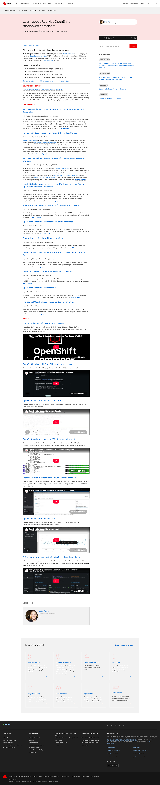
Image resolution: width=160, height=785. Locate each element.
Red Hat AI (5, 737)
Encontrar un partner (34, 747)
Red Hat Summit (95, 776)
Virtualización (117, 693)
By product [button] (22, 10)
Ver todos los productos (9, 747)
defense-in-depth (48, 60)
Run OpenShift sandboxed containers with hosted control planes (51, 133)
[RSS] (135, 38)
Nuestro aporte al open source (140, 750)
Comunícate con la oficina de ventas (90, 737)
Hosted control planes (30, 140)
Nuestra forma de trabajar (113, 750)
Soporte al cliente (33, 742)
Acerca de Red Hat (13, 776)
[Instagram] (124, 726)
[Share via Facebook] (107, 38)
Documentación (134, 3)
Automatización (34, 662)
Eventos (35, 776)
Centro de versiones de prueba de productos (66, 737)
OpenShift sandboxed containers (45, 143)
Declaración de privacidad (14, 781)
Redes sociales (84, 745)
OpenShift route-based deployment (65, 175)
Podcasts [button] (41, 10)
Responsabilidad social (138, 753)
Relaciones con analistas (113, 757)
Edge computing (34, 694)
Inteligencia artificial (63, 662)
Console (125, 3)
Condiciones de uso (26, 781)
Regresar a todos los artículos (31, 45)
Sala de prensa (136, 747)
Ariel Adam (107, 21)
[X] (120, 726)
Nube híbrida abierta (91, 662)
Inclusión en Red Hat (75, 776)
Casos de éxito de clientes (113, 753)
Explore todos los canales (124, 645)
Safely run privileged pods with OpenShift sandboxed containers (51, 557)
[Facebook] (116, 726)
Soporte (142, 3)
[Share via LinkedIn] (109, 38)
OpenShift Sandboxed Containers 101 (39, 287)
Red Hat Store (58, 740)
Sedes (40, 776)
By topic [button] (32, 10)
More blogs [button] (51, 10)
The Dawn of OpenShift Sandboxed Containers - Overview (49, 302)
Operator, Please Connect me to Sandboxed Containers (47, 271)
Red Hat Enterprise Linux (9, 740)
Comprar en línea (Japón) (61, 742)
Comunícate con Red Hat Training (89, 742)
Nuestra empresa (111, 747)
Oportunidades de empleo (139, 757)
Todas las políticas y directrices (40, 781)
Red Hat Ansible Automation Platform (12, 745)
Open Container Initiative (38, 56)
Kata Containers (68, 54)
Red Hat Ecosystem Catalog (36, 750)
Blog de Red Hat (11, 10)
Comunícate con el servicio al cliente (90, 740)
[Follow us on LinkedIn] (40, 617)
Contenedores (62, 31)
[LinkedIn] (108, 726)
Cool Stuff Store (86, 776)
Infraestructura (61, 694)
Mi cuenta (31, 740)
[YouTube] (112, 726)
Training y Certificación (34, 737)
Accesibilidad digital (53, 781)
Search (133, 46)
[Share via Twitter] (111, 38)
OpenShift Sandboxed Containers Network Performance (48, 221)
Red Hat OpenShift (7, 742)
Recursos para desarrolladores (36, 745)
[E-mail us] (114, 38)
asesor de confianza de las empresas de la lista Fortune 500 (122, 739)
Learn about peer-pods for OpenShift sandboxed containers (42, 89)
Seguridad (116, 662)
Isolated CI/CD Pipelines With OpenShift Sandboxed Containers (51, 205)
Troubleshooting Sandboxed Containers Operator (45, 238)
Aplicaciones (88, 694)
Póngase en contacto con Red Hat (51, 776)
